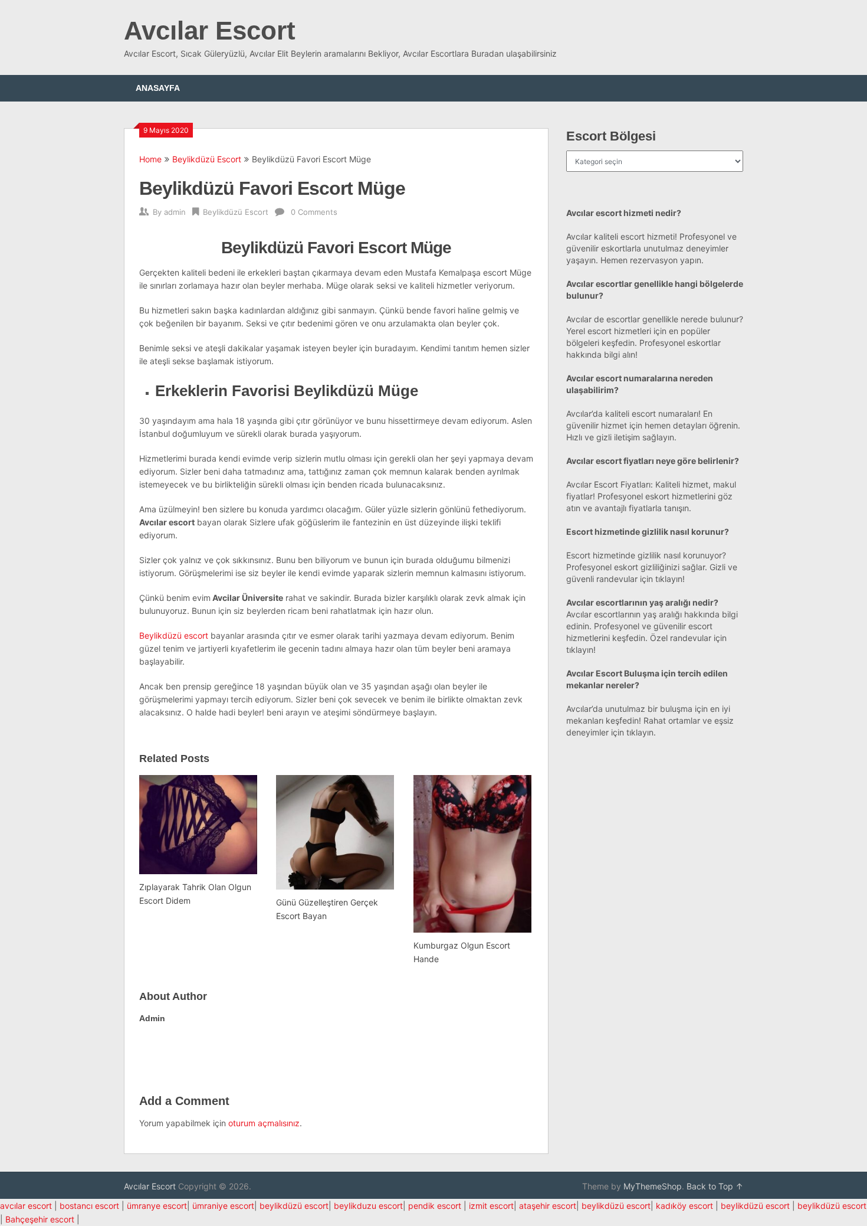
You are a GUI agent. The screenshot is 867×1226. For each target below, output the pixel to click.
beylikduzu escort (368, 1206)
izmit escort (491, 1206)
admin (175, 212)
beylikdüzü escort (294, 1206)
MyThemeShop (652, 1186)
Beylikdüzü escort (173, 635)
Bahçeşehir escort (39, 1219)
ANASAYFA (158, 88)
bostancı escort (89, 1206)
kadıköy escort (684, 1206)
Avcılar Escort (209, 30)
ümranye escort (157, 1206)
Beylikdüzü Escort (206, 159)
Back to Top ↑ (715, 1186)
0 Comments (314, 212)
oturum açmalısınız (264, 1123)
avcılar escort (26, 1206)
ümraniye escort (223, 1206)
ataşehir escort (547, 1206)
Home (150, 159)
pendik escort (434, 1206)
